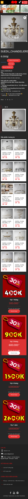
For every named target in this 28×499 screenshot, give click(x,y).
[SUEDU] (14, 2)
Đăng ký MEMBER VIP (7, 67)
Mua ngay (11, 64)
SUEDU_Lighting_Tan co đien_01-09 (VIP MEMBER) (6, 199)
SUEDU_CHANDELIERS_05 (19, 153)
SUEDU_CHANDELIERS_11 (6, 175)
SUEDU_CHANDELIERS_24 (19, 222)
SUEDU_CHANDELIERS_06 (19, 265)
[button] (24, 17)
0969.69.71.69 (7, 450)
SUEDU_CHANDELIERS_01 (6, 243)
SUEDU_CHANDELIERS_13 (19, 243)
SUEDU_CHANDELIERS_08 (6, 153)
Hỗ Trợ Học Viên (7, 471)
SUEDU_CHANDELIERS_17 (6, 222)
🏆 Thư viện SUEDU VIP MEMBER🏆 (14, 94)
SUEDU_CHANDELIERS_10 (6, 265)
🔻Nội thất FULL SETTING (14, 95)
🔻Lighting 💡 (4, 95)
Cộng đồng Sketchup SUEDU (17, 88)
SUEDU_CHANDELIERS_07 (19, 175)
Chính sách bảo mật (8, 484)
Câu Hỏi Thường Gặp (8, 467)
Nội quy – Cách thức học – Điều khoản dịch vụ (13, 480)
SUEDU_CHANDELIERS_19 (19, 198)
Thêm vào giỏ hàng (13, 60)
